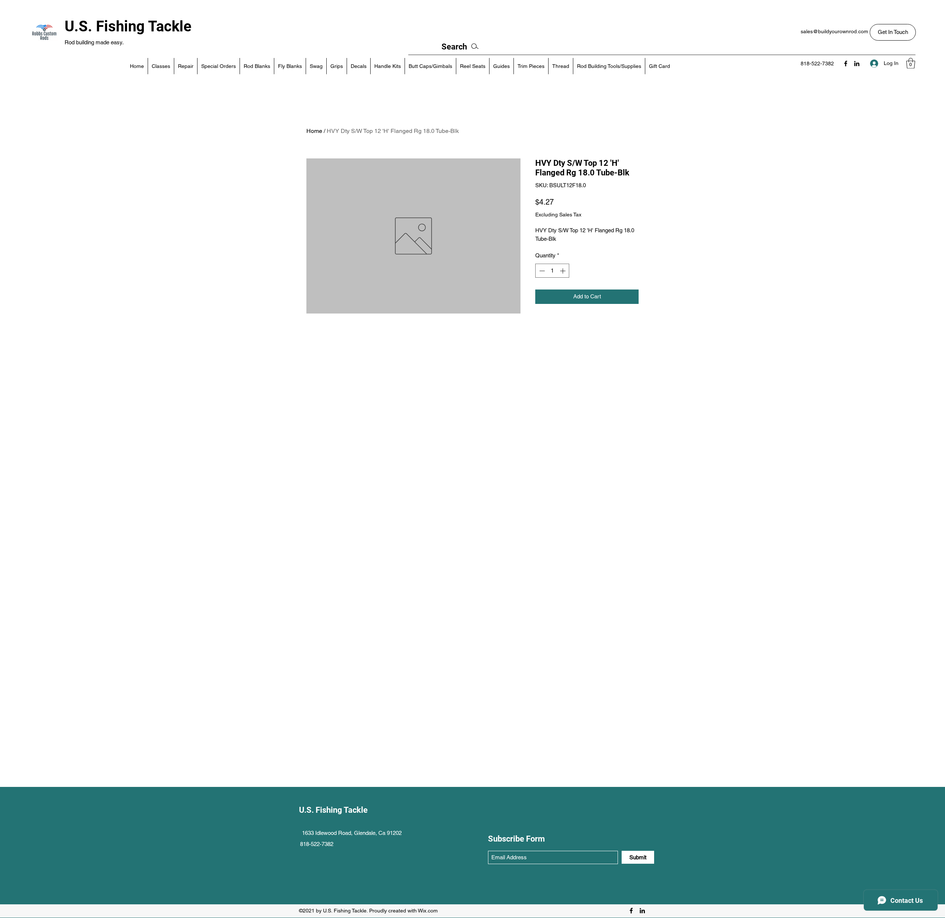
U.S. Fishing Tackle (128, 26)
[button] (893, 32)
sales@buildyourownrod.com (834, 31)
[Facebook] (845, 63)
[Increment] (563, 271)
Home (314, 130)
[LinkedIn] (856, 63)
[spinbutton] (552, 271)
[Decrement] (541, 271)
